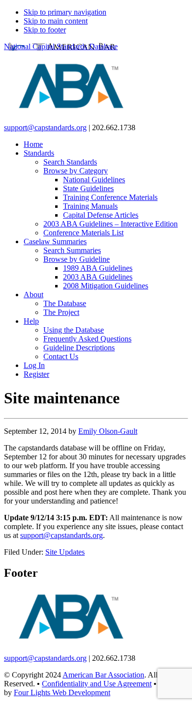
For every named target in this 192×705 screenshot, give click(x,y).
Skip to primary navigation (65, 12)
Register (36, 374)
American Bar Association (103, 675)
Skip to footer (45, 30)
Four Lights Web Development (62, 692)
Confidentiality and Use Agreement (97, 683)
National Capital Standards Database (61, 46)
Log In (34, 365)
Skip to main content (56, 21)
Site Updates (65, 552)
